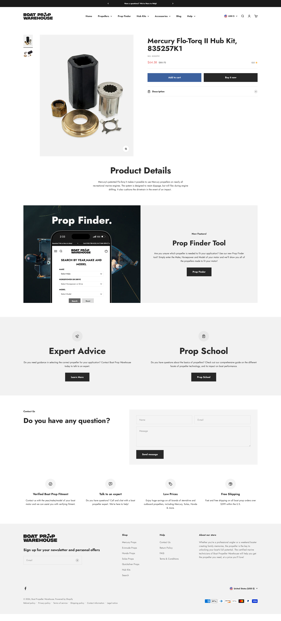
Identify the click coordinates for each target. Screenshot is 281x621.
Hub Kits (141, 16)
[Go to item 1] (28, 41)
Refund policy (29, 603)
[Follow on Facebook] (25, 588)
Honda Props (128, 553)
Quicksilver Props (130, 564)
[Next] (172, 3)
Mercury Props (129, 542)
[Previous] (108, 3)
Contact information (95, 603)
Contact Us (165, 542)
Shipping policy (77, 603)
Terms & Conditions (169, 558)
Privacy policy (44, 603)
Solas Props (128, 558)
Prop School (203, 377)
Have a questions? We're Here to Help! (140, 3)
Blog (178, 16)
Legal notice (112, 603)
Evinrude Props (129, 547)
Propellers (103, 16)
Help (189, 16)
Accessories (161, 16)
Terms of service (60, 603)
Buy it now (230, 77)
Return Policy (166, 547)
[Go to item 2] (28, 54)
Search (125, 575)
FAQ (162, 553)
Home (89, 16)
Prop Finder (124, 16)
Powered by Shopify (64, 599)
